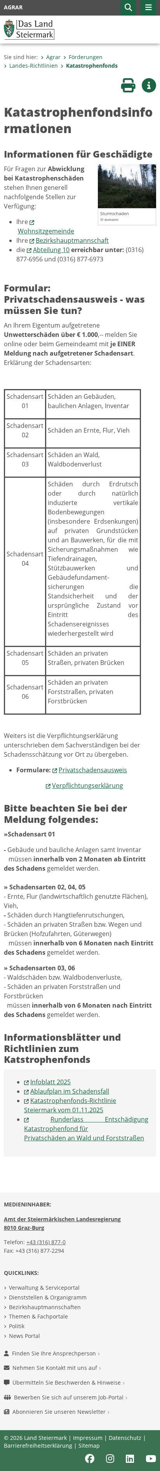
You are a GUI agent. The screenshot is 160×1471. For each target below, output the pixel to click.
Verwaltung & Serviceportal (44, 1287)
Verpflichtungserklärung (87, 785)
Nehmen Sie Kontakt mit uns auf (55, 1367)
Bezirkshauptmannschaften (45, 1307)
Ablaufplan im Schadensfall (69, 1091)
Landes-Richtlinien (33, 65)
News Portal (24, 1336)
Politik (16, 1326)
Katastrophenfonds (92, 65)
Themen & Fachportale (38, 1316)
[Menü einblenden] (148, 8)
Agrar (53, 57)
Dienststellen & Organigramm (48, 1297)
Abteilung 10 (51, 249)
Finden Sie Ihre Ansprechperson (54, 1353)
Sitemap (89, 1445)
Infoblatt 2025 (50, 1082)
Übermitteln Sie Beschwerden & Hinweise (67, 1382)
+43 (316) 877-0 (46, 1242)
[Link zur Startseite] (29, 29)
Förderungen (86, 57)
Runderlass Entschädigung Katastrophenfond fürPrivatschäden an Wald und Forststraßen (86, 1128)
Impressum (88, 1437)
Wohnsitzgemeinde (46, 231)
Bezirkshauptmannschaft (72, 240)
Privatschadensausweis (93, 770)
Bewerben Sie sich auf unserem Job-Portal (69, 1397)
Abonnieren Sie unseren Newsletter (59, 1411)
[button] (128, 8)
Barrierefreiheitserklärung (38, 1445)
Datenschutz (125, 1437)
